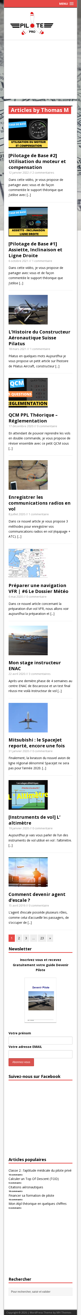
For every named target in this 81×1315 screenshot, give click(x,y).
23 (42, 938)
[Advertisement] (40, 70)
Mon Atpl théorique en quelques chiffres (38, 1203)
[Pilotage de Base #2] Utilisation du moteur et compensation (37, 161)
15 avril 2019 (17, 905)
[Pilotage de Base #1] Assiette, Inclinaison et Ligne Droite (35, 250)
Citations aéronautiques (26, 1187)
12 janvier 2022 (19, 172)
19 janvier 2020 (19, 828)
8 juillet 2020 (17, 514)
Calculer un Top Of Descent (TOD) (34, 1179)
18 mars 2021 (17, 349)
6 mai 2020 (16, 597)
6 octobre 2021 (18, 261)
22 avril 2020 (17, 674)
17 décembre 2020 (21, 426)
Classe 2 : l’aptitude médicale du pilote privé (40, 1170)
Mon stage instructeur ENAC (35, 665)
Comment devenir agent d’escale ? (37, 897)
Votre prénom (20, 1033)
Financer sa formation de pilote (31, 1195)
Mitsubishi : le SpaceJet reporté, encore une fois (37, 743)
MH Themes (63, 1312)
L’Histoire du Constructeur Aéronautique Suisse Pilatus (39, 338)
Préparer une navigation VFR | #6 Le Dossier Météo (38, 588)
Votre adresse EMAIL (25, 1047)
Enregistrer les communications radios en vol (40, 503)
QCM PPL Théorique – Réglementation (33, 418)
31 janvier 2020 (19, 751)
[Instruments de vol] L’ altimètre (34, 820)
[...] (29, 195)
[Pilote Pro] (40, 35)
